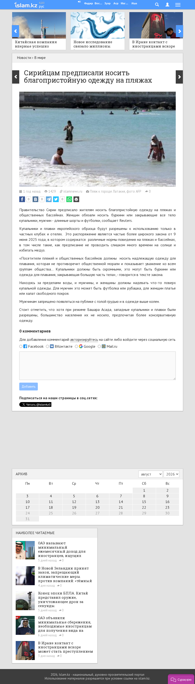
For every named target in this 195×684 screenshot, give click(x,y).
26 (74, 513)
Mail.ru (112, 346)
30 (167, 513)
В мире (40, 57)
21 (121, 507)
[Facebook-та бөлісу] (22, 199)
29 (144, 513)
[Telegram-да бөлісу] (49, 199)
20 (97, 507)
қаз (41, 2)
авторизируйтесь (84, 339)
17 (27, 507)
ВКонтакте (64, 346)
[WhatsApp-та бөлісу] (69, 199)
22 (144, 507)
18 (51, 507)
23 (167, 507)
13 (97, 501)
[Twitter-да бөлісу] (56, 199)
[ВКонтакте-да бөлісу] (35, 199)
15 (144, 501)
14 (121, 501)
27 (97, 513)
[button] (181, 679)
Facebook (36, 346)
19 (74, 507)
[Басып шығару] (76, 199)
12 (74, 501)
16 (167, 501)
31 (27, 518)
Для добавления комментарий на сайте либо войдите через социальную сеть (97, 339)
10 (27, 501)
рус (41, 6)
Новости (24, 57)
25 (51, 513)
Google (89, 346)
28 (121, 513)
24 (27, 513)
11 (51, 501)
